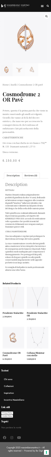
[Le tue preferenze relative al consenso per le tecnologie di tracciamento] (46, 452)
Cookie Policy (7, 416)
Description (13, 175)
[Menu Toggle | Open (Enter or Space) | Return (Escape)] (42, 5)
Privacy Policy (7, 413)
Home (6, 84)
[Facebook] (4, 437)
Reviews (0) (30, 175)
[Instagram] (11, 437)
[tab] (13, 175)
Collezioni (9, 386)
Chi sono (8, 379)
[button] (48, 6)
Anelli (14, 84)
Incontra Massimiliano (14, 399)
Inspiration (9, 393)
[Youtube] (19, 437)
